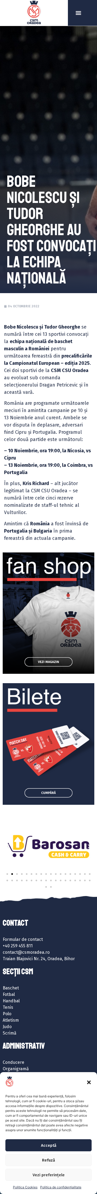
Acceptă (48, 1145)
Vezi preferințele (49, 1175)
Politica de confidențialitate (60, 1187)
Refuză (48, 1160)
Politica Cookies (25, 1187)
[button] (89, 1082)
